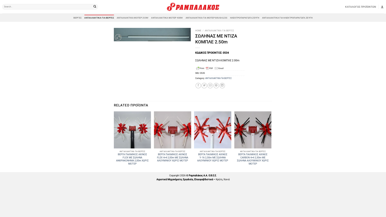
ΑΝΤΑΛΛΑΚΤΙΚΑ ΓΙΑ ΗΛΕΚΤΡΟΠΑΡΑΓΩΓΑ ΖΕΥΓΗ (287, 17)
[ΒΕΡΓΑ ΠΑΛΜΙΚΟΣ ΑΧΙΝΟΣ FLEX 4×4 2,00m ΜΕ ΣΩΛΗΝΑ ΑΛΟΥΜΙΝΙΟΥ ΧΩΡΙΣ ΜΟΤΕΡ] (172, 130)
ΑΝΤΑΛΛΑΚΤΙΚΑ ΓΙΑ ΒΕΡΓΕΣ (99, 17)
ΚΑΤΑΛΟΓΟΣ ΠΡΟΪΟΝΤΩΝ (360, 6)
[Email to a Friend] (210, 85)
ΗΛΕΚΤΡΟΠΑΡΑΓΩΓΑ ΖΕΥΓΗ (244, 17)
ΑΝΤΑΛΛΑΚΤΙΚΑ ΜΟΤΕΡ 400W (167, 17)
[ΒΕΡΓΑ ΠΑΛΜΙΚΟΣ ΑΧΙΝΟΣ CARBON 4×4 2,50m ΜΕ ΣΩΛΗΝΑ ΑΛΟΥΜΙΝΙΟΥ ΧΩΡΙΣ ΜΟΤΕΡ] (253, 130)
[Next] (271, 141)
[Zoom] (118, 37)
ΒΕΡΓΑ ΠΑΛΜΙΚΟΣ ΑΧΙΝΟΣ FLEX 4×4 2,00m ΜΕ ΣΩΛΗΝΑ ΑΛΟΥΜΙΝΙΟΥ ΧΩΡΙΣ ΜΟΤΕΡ (172, 157)
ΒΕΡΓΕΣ (77, 17)
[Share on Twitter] (204, 85)
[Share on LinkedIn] (222, 85)
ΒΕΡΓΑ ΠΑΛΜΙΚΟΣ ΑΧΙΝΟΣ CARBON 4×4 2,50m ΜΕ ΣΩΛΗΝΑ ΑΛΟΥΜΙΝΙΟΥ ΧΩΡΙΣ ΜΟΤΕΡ (253, 159)
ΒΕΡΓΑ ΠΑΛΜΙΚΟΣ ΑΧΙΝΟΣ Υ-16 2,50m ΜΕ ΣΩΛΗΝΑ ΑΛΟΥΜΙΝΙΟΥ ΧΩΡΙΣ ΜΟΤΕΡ (212, 157)
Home (198, 30)
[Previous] (114, 141)
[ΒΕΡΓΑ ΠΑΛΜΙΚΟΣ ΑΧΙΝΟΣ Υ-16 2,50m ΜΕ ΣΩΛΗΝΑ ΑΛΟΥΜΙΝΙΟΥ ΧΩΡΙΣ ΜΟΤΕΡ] (212, 130)
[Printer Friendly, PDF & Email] (210, 68)
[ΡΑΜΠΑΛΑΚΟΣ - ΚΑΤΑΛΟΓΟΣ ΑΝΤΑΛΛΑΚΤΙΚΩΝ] (193, 7)
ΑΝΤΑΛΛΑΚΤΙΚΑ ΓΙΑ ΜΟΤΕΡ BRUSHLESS (206, 17)
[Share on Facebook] (198, 85)
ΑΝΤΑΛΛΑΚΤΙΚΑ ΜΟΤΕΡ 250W (132, 17)
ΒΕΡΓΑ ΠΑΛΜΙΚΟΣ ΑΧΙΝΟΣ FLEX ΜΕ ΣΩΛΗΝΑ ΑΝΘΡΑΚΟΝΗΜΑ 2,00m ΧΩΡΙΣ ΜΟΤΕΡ (132, 159)
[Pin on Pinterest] (216, 85)
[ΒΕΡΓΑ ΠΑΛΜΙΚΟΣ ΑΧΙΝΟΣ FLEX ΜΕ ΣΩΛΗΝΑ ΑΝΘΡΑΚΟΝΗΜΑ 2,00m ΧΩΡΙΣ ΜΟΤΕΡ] (132, 130)
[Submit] (95, 7)
